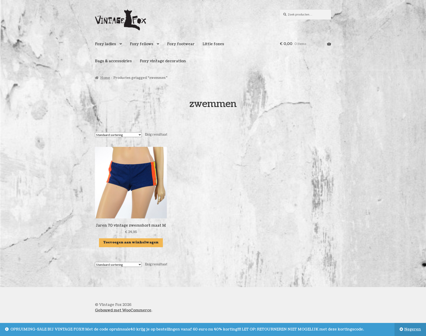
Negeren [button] (412, 329)
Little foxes (213, 44)
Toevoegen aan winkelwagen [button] (130, 242)
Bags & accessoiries (113, 61)
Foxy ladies (105, 44)
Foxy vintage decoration (163, 61)
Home (105, 78)
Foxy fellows (141, 44)
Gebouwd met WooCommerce (123, 310)
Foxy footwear (181, 44)
